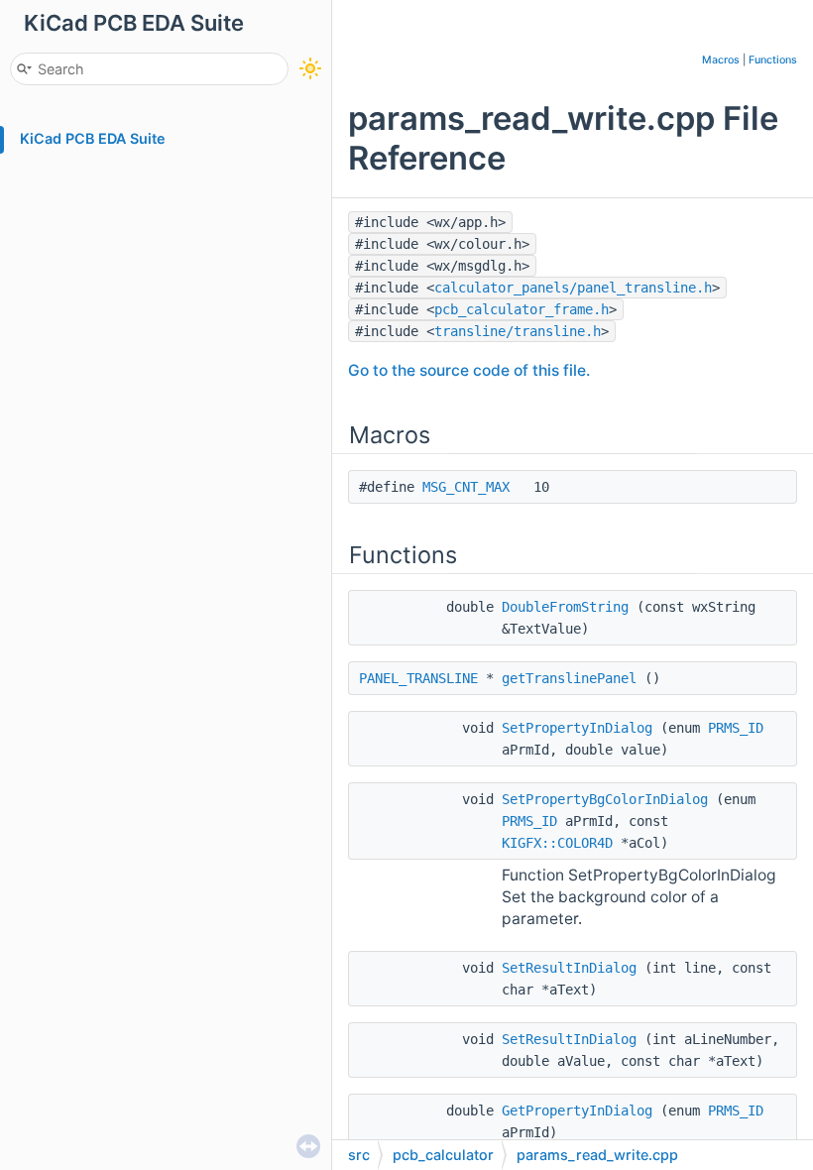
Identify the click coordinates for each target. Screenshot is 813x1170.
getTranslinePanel (569, 678)
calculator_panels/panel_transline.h (573, 287)
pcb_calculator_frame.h (521, 309)
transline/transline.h (517, 331)
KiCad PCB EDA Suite (93, 138)
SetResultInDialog (569, 968)
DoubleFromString (565, 607)
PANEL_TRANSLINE (418, 678)
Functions (773, 60)
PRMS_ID (735, 728)
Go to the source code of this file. (469, 370)
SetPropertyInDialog (577, 728)
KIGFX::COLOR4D (557, 843)
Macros (721, 60)
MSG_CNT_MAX (466, 487)
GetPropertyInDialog (577, 1110)
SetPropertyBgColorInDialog (605, 799)
